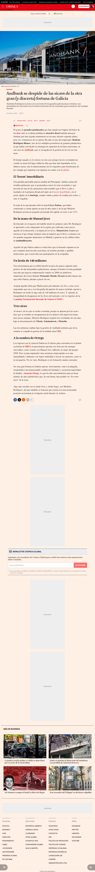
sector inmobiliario (62, 191)
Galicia (29, 120)
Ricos (36, 120)
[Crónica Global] (38, 6)
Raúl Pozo (20, 125)
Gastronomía (8, 852)
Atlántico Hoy (31, 841)
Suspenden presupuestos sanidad (48, 2)
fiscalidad (65, 169)
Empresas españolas (58, 852)
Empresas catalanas (58, 848)
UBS (59, 331)
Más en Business (11, 729)
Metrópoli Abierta (33, 826)
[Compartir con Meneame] (23, 400)
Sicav (48, 120)
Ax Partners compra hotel (29, 2)
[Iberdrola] (58, 13)
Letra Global (31, 837)
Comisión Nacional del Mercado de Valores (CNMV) (38, 299)
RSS (50, 837)
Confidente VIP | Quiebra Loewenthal (70, 2)
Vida (4, 833)
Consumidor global (34, 844)
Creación (6, 837)
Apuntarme (80, 565)
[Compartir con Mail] (28, 400)
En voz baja (7, 859)
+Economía (7, 848)
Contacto (53, 833)
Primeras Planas (9, 855)
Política (5, 826)
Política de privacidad (58, 841)
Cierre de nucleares (14, 2)
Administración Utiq (58, 863)
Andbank (42, 120)
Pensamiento (8, 841)
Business (9, 89)
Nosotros (53, 826)
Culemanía (30, 833)
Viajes (4, 844)
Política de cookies (57, 844)
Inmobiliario (21, 120)
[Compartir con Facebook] (15, 400)
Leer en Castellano (7, 10)
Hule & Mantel (31, 848)
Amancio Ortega (31, 373)
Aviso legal (54, 829)
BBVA (28, 346)
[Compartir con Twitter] (19, 400)
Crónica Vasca (31, 829)
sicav (18, 133)
